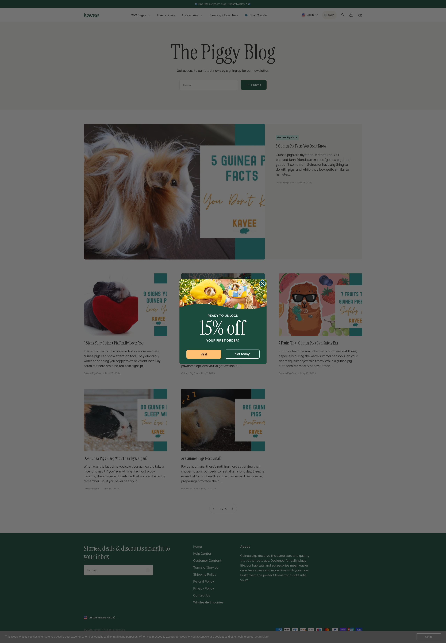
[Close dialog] (262, 283)
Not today (242, 354)
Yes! (204, 354)
